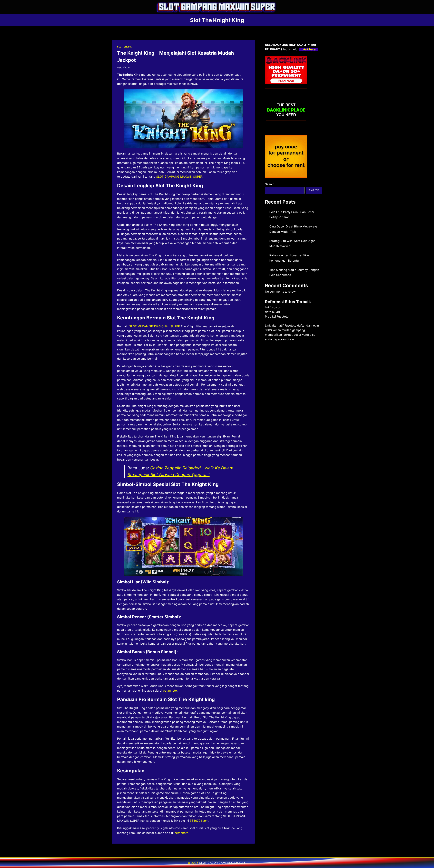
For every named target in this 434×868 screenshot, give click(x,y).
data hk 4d (272, 312)
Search (269, 184)
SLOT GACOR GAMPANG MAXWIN (222, 862)
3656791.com (199, 820)
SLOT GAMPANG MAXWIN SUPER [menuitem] (179, 176)
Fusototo (290, 325)
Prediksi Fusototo (277, 316)
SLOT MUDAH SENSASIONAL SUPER (154, 326)
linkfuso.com (273, 307)
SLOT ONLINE (124, 46)
